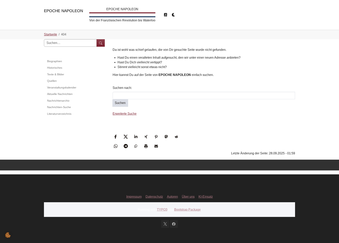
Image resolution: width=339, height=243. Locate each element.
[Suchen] (101, 43)
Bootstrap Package (187, 209)
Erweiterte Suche (125, 113)
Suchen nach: (122, 87)
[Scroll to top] (330, 234)
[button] (116, 137)
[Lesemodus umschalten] (165, 15)
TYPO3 (162, 209)
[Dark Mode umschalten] (173, 15)
